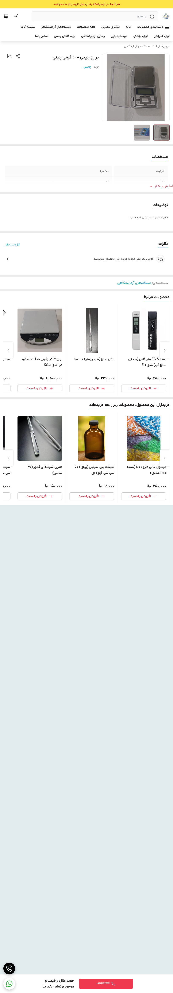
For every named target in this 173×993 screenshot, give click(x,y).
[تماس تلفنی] (9, 968)
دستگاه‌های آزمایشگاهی (137, 46)
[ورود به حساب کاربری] (17, 16)
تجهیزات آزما (163, 46)
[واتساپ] (9, 984)
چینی (87, 67)
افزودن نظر (12, 244)
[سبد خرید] (5, 16)
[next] (8, 350)
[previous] (165, 350)
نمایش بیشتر (163, 186)
